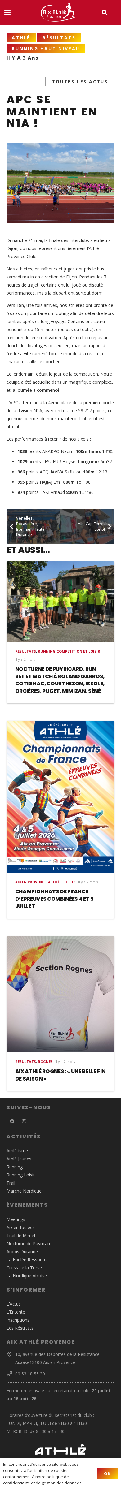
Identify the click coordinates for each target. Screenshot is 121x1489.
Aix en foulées (21, 1227)
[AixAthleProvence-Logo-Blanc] (58, 12)
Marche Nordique (24, 1191)
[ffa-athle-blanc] (60, 1451)
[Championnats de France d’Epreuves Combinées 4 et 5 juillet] (60, 797)
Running (15, 1167)
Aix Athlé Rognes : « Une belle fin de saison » (60, 1075)
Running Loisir (21, 1175)
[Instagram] (24, 1121)
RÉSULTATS (25, 651)
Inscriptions (18, 1320)
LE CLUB (68, 881)
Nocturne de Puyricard (29, 1243)
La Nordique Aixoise (27, 1276)
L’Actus (14, 1304)
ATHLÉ (54, 881)
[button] (7, 12)
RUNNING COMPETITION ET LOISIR (69, 651)
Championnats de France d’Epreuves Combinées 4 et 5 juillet (54, 899)
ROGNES (45, 1061)
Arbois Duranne (22, 1251)
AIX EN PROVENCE (30, 881)
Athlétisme (17, 1151)
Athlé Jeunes (19, 1159)
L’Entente (16, 1312)
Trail (11, 1183)
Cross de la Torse (24, 1268)
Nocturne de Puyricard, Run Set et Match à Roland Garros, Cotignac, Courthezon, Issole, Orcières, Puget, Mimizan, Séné (60, 680)
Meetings (16, 1219)
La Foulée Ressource (28, 1259)
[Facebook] (12, 1121)
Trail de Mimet (21, 1235)
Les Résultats (20, 1328)
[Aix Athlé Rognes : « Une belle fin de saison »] (60, 994)
